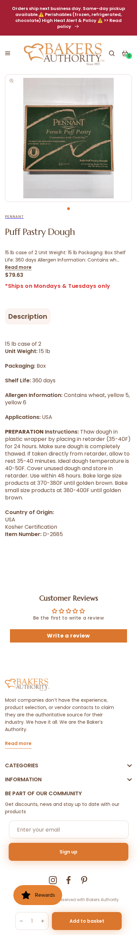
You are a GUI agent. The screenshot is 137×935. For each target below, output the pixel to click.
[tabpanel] (68, 138)
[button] (7, 53)
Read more (18, 267)
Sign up (68, 851)
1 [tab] (68, 208)
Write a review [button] (68, 636)
